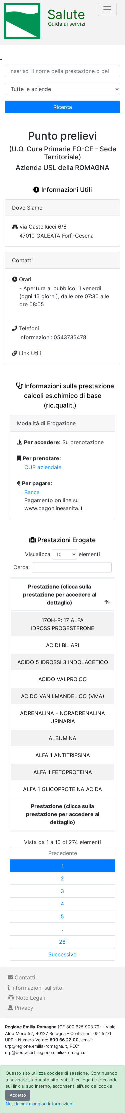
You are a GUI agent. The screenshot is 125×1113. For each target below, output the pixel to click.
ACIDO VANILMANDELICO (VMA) (62, 696)
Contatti (24, 977)
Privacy (23, 1007)
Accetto (18, 1095)
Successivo (62, 954)
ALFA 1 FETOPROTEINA (62, 772)
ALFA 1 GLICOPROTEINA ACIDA (62, 789)
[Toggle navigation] (107, 9)
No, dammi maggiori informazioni (39, 1103)
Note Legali (29, 997)
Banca (32, 492)
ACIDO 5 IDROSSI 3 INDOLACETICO (62, 662)
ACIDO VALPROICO (62, 679)
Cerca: (21, 567)
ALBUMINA (62, 738)
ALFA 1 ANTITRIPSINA (62, 755)
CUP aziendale (42, 467)
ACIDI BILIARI (62, 645)
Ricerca (62, 107)
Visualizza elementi (62, 554)
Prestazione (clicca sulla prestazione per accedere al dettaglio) (59, 594)
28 (62, 941)
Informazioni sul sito (36, 987)
